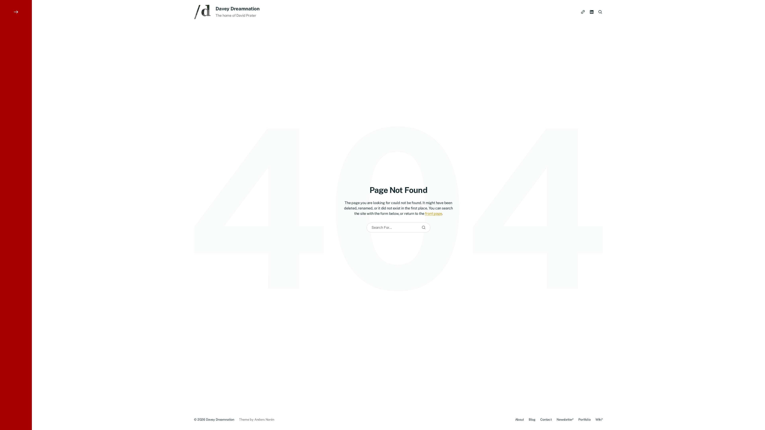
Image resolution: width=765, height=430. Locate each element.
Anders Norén (264, 419)
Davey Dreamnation (237, 8)
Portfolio (584, 419)
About (519, 419)
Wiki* (599, 419)
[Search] (423, 228)
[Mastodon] (583, 12)
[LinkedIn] (591, 12)
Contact (546, 419)
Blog (532, 419)
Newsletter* (565, 419)
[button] (16, 215)
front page (433, 213)
